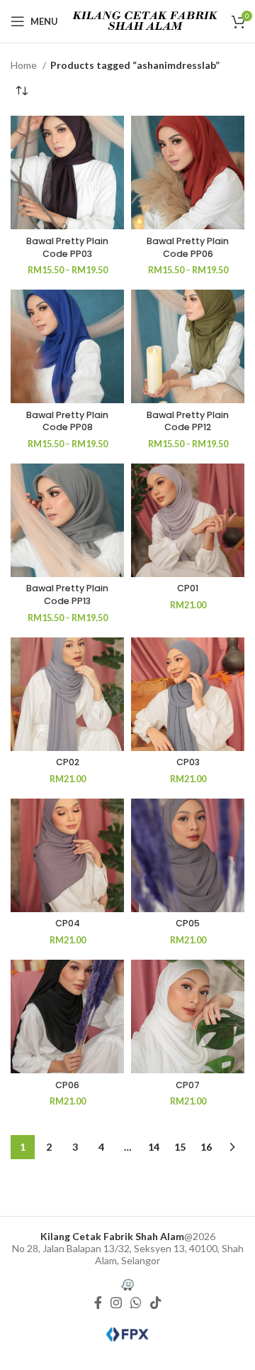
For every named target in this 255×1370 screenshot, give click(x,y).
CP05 (188, 923)
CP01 (187, 588)
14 (153, 1147)
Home (25, 65)
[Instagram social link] (116, 1302)
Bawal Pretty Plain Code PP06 (188, 247)
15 (180, 1147)
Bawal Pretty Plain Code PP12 (188, 421)
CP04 (67, 923)
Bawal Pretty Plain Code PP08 (67, 421)
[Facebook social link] (98, 1302)
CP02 (67, 762)
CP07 (188, 1085)
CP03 (188, 762)
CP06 (67, 1085)
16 (206, 1147)
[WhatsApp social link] (136, 1302)
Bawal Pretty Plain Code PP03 (67, 247)
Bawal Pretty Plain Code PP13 (67, 594)
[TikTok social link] (156, 1302)
